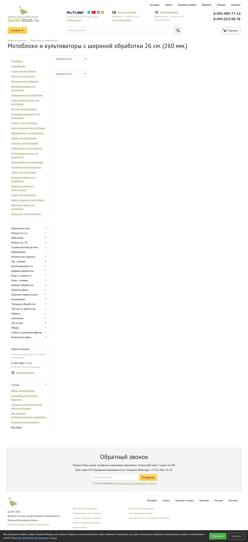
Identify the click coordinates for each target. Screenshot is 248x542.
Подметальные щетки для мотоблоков (24, 155)
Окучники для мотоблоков (24, 81)
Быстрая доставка (127, 12)
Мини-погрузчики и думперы (86, 522)
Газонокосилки (80, 527)
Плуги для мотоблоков (23, 76)
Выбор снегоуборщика (23, 390)
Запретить (236, 536)
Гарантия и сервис (187, 4)
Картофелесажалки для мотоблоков (23, 88)
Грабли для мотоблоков (23, 172)
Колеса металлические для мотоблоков (25, 102)
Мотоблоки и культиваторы (44, 40)
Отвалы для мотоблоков (23, 138)
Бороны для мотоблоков (24, 109)
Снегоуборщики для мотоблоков (28, 127)
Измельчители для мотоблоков (27, 162)
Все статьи (16, 427)
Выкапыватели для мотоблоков (27, 133)
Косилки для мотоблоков (24, 122)
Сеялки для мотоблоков (23, 194)
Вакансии (206, 4)
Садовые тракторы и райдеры (87, 518)
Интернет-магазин (17, 40)
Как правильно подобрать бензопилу (24, 397)
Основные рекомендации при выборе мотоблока (26, 406)
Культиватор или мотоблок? (25, 422)
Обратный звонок (169, 12)
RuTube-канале (74, 20)
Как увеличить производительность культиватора (28, 415)
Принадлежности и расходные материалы (149, 518)
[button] (17, 30)
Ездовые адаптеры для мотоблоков (23, 179)
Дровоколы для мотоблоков (26, 167)
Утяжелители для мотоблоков (26, 148)
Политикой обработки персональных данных (34, 537)
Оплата (168, 4)
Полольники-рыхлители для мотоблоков (25, 116)
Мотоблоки (17, 61)
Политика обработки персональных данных (28, 524)
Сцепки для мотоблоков (23, 71)
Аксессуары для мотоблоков (26, 213)
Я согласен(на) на (125, 483)
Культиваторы (18, 66)
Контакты (235, 4)
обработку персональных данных (136, 483)
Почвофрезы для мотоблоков (27, 95)
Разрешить (217, 536)
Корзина (233, 30)
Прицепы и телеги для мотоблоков (22, 207)
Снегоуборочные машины (141, 513)
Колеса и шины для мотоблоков (27, 200)
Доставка (154, 4)
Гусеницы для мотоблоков (24, 143)
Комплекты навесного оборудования (22, 188)
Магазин (221, 4)
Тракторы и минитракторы (85, 508)
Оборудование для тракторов (87, 513)
